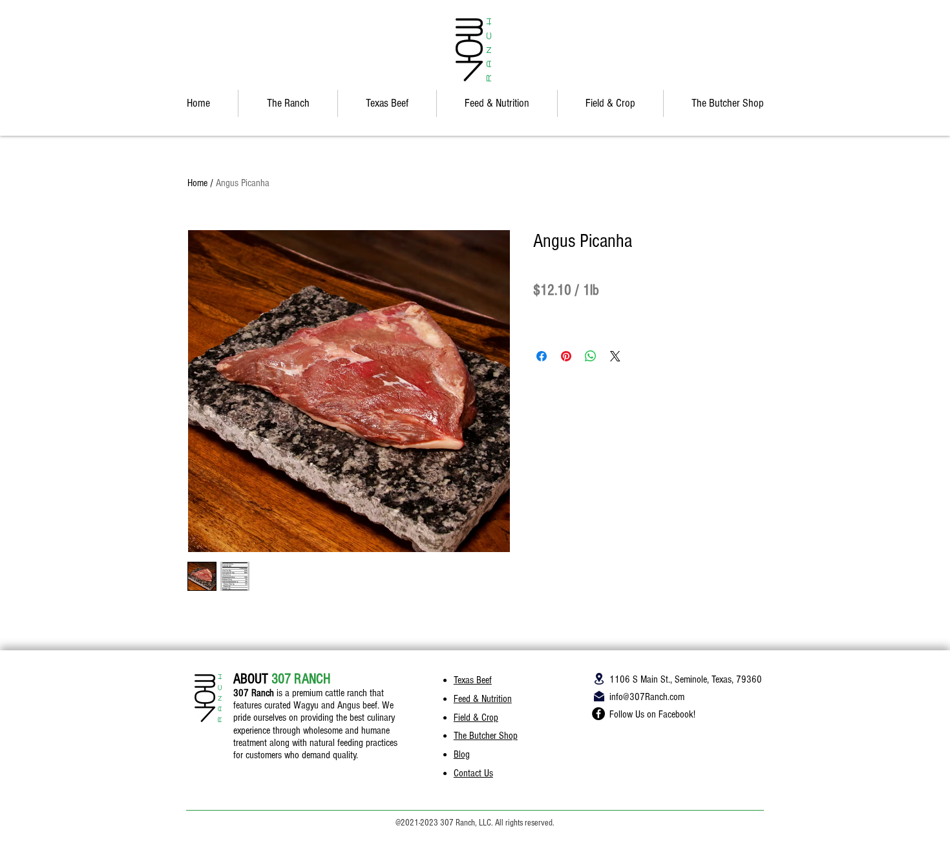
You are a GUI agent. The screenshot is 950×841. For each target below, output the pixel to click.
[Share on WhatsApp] (590, 356)
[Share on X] (615, 356)
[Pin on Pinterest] (566, 356)
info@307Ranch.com (646, 697)
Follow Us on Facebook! (652, 714)
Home (197, 183)
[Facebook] (598, 713)
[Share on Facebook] (541, 356)
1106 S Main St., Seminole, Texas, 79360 (685, 679)
